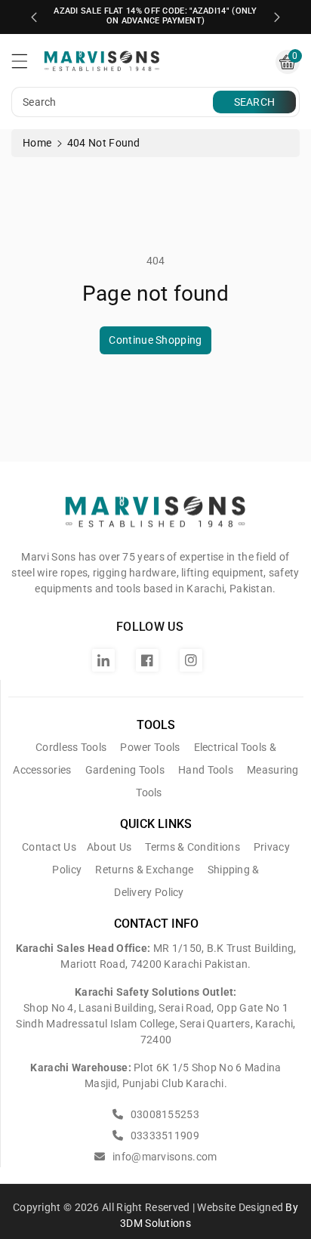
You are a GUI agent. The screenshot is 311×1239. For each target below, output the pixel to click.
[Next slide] (277, 17)
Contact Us (49, 847)
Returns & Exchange (144, 870)
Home (37, 143)
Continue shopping (155, 340)
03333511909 (163, 1135)
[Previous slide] (34, 17)
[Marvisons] (155, 517)
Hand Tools (205, 770)
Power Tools (150, 747)
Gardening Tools (125, 770)
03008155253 (163, 1114)
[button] (26, 65)
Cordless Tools (70, 747)
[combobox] (114, 102)
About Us (109, 847)
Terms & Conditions (192, 847)
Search (255, 102)
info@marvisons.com (163, 1157)
